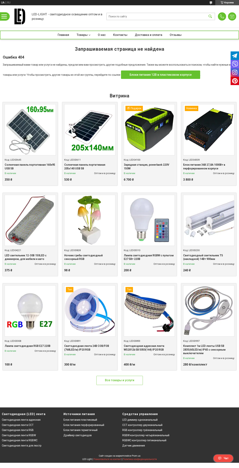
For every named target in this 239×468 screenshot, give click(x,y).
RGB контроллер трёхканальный (142, 430)
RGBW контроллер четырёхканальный (145, 435)
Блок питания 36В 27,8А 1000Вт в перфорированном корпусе (204, 166)
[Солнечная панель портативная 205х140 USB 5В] (89, 129)
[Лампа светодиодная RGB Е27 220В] (30, 311)
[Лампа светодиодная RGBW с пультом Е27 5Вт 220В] (149, 220)
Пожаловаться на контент (107, 459)
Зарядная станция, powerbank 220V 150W (146, 166)
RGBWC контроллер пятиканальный (144, 440)
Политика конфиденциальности (140, 459)
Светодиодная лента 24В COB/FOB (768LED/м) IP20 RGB (86, 347)
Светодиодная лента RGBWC (20, 440)
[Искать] (210, 16)
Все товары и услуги (119, 380)
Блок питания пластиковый (80, 419)
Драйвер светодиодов (77, 435)
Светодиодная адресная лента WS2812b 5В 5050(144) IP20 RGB (144, 347)
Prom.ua (136, 456)
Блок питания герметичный (80, 430)
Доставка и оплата (148, 35)
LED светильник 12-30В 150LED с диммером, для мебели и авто (25, 257)
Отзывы (175, 35)
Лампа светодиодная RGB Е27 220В (27, 345)
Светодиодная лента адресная (21, 419)
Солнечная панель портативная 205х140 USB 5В (84, 166)
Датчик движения (133, 445)
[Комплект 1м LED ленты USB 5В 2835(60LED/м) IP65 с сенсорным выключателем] (208, 311)
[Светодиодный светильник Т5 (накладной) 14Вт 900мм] (208, 220)
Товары (82, 35)
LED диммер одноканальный (140, 419)
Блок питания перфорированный (83, 424)
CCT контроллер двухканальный (142, 424)
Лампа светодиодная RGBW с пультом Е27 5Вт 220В (149, 257)
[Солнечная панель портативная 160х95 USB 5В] (30, 129)
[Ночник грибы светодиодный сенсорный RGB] (89, 220)
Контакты (120, 35)
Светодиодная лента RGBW (19, 435)
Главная (63, 35)
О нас (102, 35)
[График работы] (232, 16)
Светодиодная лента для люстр (21, 445)
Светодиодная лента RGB (18, 430)
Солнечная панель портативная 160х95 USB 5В (30, 166)
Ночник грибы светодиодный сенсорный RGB (83, 257)
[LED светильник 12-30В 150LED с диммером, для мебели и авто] (30, 220)
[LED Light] (19, 16)
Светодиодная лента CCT (18, 424)
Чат (226, 458)
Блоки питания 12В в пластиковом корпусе (161, 74)
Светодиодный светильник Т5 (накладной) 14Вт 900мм (203, 257)
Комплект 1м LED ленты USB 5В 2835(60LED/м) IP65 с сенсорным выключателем (204, 349)
